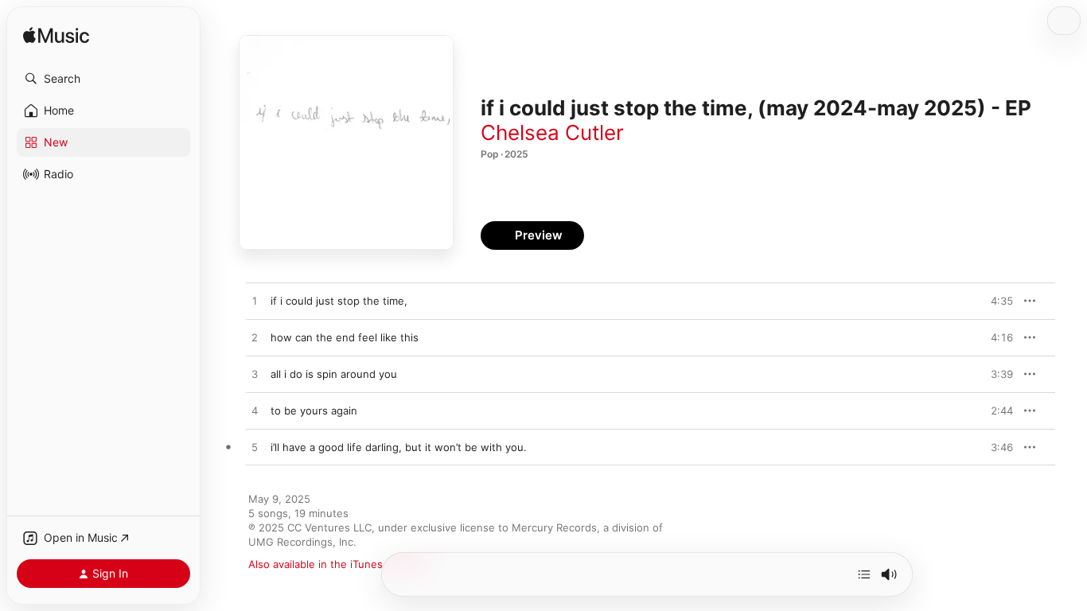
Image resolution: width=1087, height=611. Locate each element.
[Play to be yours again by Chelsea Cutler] (255, 411)
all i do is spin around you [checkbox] (334, 374)
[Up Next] (864, 574)
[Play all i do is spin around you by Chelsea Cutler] (255, 375)
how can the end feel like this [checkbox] (345, 337)
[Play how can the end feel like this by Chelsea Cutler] (255, 338)
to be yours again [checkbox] (314, 410)
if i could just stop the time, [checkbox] (339, 300)
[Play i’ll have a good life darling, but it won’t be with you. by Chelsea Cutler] (255, 448)
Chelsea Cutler (552, 132)
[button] (103, 78)
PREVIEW (995, 301)
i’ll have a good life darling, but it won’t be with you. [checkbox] (399, 447)
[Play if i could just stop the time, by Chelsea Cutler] (255, 301)
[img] (56, 36)
